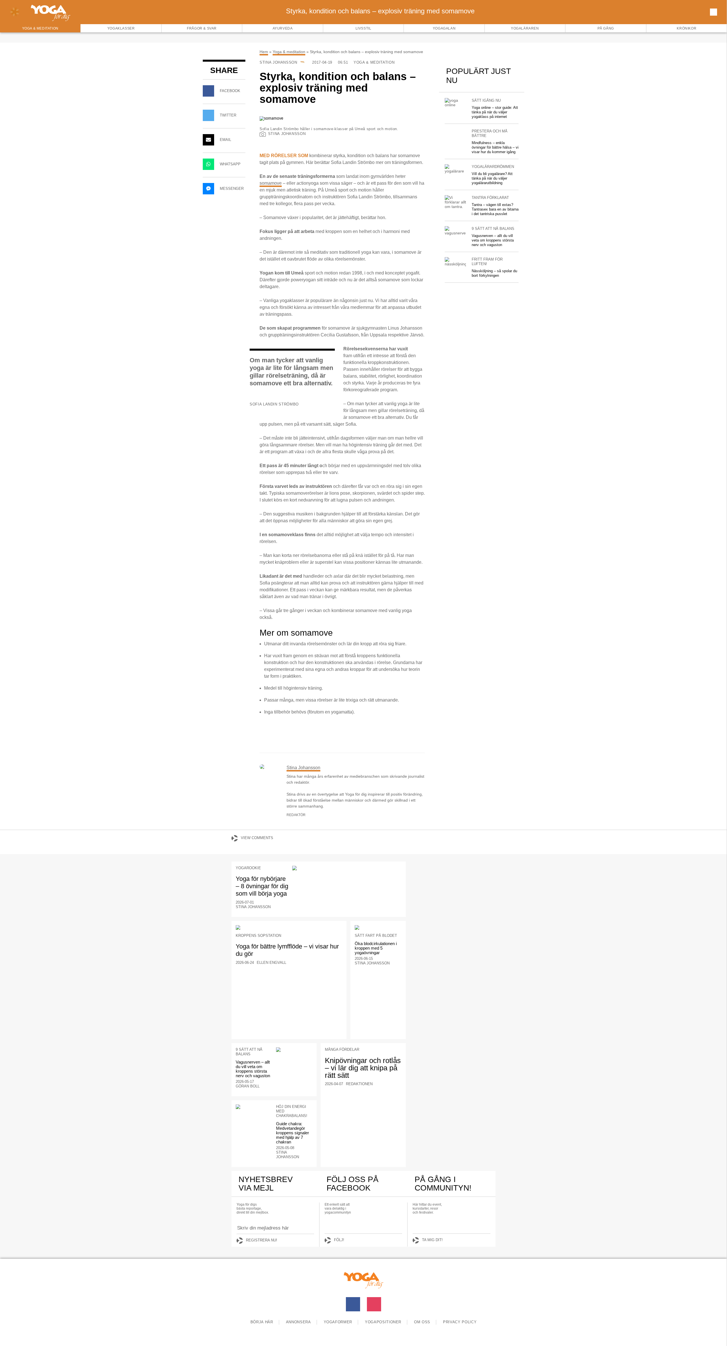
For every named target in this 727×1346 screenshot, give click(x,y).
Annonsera (298, 1322)
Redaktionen (359, 1084)
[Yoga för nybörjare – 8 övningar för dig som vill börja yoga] (347, 868)
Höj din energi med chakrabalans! (291, 1111)
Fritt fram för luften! (487, 261)
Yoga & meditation (289, 51)
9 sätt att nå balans (493, 228)
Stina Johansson (279, 62)
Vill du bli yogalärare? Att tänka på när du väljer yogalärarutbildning (492, 178)
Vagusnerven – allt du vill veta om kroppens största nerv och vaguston (493, 240)
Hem (264, 51)
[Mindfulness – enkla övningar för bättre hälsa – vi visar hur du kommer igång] (455, 131)
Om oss (422, 1322)
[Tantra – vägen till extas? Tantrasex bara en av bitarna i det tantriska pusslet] (455, 202)
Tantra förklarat (490, 197)
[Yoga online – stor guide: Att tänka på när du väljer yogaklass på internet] (455, 102)
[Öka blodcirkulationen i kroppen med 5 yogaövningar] (378, 927)
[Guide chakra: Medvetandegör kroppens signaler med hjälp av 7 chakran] (254, 1106)
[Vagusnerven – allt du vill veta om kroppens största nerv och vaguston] (455, 230)
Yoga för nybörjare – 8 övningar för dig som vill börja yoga (262, 886)
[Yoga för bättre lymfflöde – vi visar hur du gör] (289, 927)
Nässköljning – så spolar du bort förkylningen (494, 273)
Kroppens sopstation (258, 935)
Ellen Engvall (271, 962)
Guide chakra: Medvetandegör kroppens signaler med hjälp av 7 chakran (292, 1132)
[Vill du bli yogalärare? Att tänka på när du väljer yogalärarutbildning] (455, 168)
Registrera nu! (261, 1240)
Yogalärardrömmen (493, 167)
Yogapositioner (383, 1322)
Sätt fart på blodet (376, 935)
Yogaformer (338, 1322)
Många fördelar (342, 1049)
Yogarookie (248, 868)
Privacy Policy (460, 1322)
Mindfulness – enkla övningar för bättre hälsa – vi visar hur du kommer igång (495, 147)
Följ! (339, 1240)
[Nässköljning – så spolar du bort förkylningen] (455, 261)
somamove (271, 183)
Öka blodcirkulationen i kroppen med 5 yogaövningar (376, 948)
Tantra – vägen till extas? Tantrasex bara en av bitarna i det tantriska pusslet (495, 209)
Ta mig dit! (432, 1240)
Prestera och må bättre (489, 133)
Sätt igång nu (486, 100)
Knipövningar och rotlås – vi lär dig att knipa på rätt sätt (363, 1067)
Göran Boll (248, 1086)
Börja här (261, 1322)
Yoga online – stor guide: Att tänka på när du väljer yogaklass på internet (495, 112)
